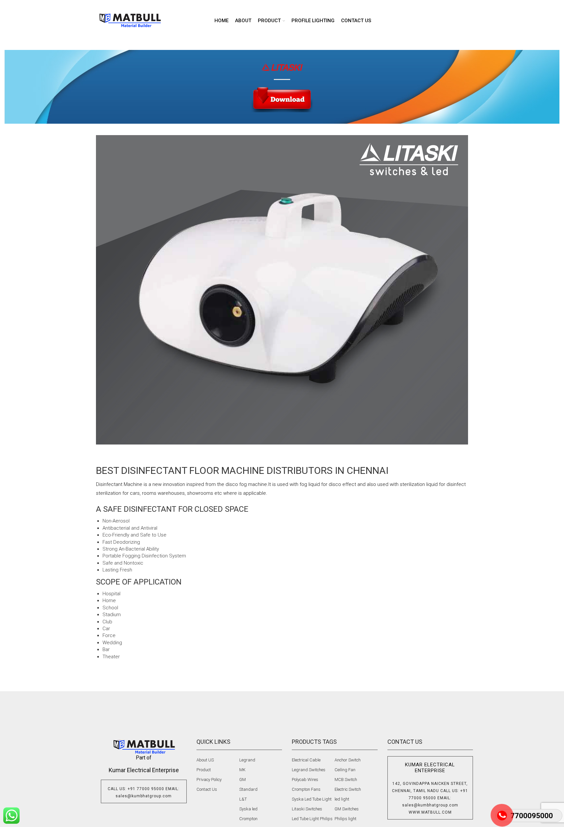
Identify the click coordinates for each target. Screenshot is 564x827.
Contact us (356, 20)
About (243, 20)
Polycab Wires (305, 779)
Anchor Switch (348, 759)
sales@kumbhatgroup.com (144, 796)
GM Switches (347, 808)
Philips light (345, 818)
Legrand (247, 759)
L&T (243, 799)
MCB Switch (346, 779)
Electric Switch (348, 789)
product (269, 20)
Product (203, 769)
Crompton (248, 818)
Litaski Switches (307, 808)
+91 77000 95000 (146, 789)
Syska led (248, 808)
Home (221, 20)
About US (205, 759)
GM (242, 779)
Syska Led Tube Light (312, 799)
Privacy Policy (209, 779)
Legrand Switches (308, 769)
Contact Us (206, 789)
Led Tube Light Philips (312, 818)
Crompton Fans (306, 789)
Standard (248, 789)
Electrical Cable (306, 759)
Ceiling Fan (345, 769)
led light (342, 799)
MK (242, 769)
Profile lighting (313, 20)
